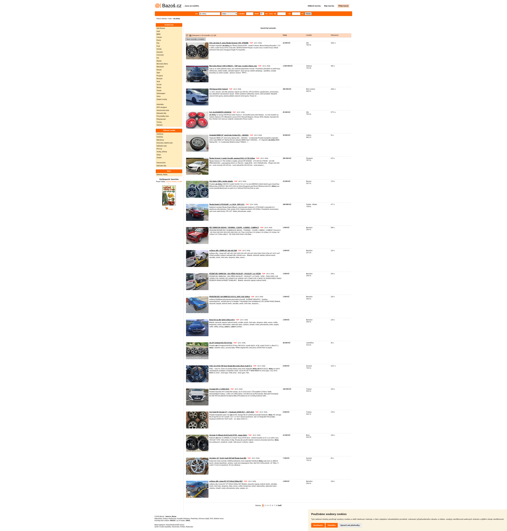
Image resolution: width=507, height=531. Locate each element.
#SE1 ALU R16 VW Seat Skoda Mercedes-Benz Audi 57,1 (230, 366)
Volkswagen (161, 93)
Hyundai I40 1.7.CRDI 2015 (219, 389)
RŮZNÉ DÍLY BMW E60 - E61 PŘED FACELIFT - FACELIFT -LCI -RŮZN (235, 274)
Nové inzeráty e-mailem (195, 39)
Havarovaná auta (163, 110)
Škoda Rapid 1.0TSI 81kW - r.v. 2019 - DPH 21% (226, 204)
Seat (158, 81)
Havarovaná (161, 163)
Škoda (159, 87)
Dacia (159, 40)
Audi (158, 31)
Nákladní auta (162, 146)
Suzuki (159, 85)
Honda (159, 49)
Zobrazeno (335, 35)
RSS (211, 519)
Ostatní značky (162, 99)
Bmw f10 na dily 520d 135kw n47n (222, 320)
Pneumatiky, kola (163, 116)
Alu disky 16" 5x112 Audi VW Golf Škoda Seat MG (227, 458)
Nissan (159, 70)
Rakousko (189, 527)
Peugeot (160, 76)
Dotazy (165, 519)
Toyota (159, 90)
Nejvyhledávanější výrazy (175, 525)
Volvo (159, 96)
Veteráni (160, 125)
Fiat (158, 43)
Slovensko (175, 527)
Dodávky (160, 137)
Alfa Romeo (161, 28)
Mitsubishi (160, 67)
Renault (159, 79)
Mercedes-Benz (162, 64)
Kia (158, 58)
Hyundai (160, 52)
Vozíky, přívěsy (162, 152)
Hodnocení (172, 519)
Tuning (159, 122)
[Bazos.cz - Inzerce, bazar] (168, 7)
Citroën (159, 37)
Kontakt (180, 519)
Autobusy (160, 134)
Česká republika (165, 527)
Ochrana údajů (203, 519)
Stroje (159, 155)
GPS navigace (162, 107)
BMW (158, 34)
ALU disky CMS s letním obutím (221, 181)
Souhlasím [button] (318, 525)
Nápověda (158, 519)
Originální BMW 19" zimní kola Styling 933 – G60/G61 (229, 135)
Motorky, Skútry (162, 175)
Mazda (159, 61)
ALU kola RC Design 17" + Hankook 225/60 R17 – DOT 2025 (231, 412)
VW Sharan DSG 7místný (218, 89)
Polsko (182, 527)
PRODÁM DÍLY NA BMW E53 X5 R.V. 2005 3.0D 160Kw (229, 297)
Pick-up (159, 149)
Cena (285, 35)
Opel (158, 73)
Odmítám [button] (332, 525)
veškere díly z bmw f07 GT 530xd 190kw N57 (226, 481)
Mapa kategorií (159, 525)
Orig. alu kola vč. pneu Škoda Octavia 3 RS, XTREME (228, 43)
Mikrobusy (160, 140)
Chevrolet (160, 55)
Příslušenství (161, 119)
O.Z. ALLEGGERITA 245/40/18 (220, 112)
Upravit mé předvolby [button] (350, 525)
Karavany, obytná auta (165, 143)
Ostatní (159, 158)
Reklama (186, 519)
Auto (170, 19)
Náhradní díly (161, 113)
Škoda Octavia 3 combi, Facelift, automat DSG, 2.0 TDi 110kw (232, 158)
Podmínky (194, 519)
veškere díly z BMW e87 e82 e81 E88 (223, 250)
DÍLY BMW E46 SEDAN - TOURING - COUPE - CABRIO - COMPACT (234, 227)
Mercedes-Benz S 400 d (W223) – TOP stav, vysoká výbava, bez (233, 66)
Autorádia (160, 104)
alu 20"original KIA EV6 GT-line (220, 343)
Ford (158, 46)
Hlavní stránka (161, 19)
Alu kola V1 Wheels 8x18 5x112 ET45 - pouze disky (228, 435)
